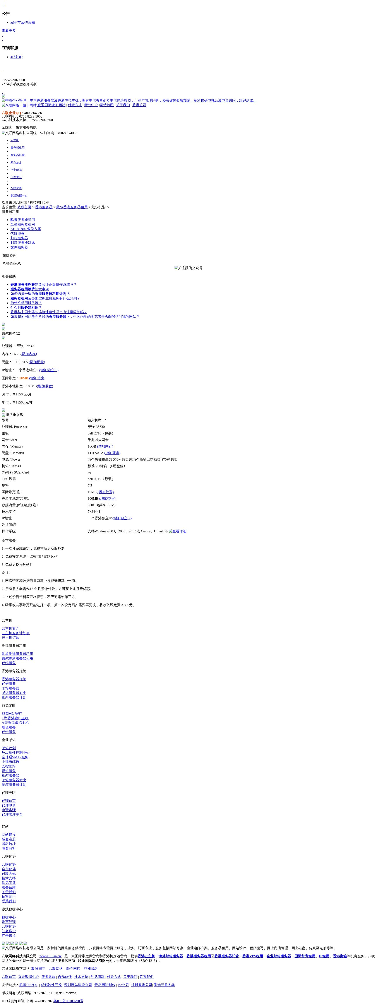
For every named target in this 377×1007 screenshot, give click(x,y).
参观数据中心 (18, 195)
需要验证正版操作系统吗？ (43, 284)
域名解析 (9, 848)
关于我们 (123, 105)
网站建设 (9, 834)
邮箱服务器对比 (14, 693)
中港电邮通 (10, 762)
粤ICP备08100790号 (68, 1001)
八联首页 (24, 207)
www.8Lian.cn (50, 956)
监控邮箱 (9, 766)
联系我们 (9, 901)
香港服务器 (44, 207)
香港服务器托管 (14, 679)
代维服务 (9, 663)
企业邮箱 (16, 169)
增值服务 (9, 727)
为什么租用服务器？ (26, 303)
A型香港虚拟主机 (15, 723)
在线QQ (16, 57)
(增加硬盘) (37, 362)
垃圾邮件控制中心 (16, 752)
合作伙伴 (9, 869)
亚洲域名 (91, 969)
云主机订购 (10, 637)
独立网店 (73, 969)
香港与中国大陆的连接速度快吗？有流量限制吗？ (48, 312)
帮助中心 (91, 105)
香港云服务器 (164, 985)
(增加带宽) (37, 378)
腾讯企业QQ (28, 985)
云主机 (14, 140)
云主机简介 (10, 628)
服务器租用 (17, 147)
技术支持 (9, 878)
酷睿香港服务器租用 (17, 654)
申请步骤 (9, 810)
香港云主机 (146, 956)
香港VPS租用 (252, 956)
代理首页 (9, 801)
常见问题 (9, 883)
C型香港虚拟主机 (15, 718)
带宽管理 (9, 922)
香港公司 (139, 105)
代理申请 (9, 805)
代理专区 (16, 177)
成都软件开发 (51, 985)
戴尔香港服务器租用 (72, 207)
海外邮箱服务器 (171, 956)
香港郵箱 (340, 956)
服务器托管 (17, 155)
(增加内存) (29, 354)
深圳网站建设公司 (78, 985)
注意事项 (29, 289)
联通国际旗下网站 (51, 105)
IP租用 (324, 956)
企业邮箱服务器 (279, 956)
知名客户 (9, 931)
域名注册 (9, 839)
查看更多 (9, 30)
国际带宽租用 (305, 956)
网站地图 (107, 105)
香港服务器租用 (199, 956)
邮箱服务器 (10, 688)
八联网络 (56, 969)
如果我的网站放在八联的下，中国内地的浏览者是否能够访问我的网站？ (75, 316)
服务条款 (9, 887)
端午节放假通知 (22, 22)
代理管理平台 (12, 814)
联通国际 (38, 969)
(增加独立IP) (48, 370)
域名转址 (9, 844)
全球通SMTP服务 (15, 757)
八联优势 (16, 188)
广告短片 (9, 935)
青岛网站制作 (104, 985)
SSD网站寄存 (12, 713)
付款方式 (75, 105)
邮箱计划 (9, 748)
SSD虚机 (15, 162)
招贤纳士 (9, 896)
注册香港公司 (141, 985)
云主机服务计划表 (16, 633)
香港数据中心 (28, 977)
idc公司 (123, 985)
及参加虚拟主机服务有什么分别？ (45, 298)
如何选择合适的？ (40, 294)
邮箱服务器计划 (14, 697)
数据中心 (9, 917)
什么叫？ (26, 307)
